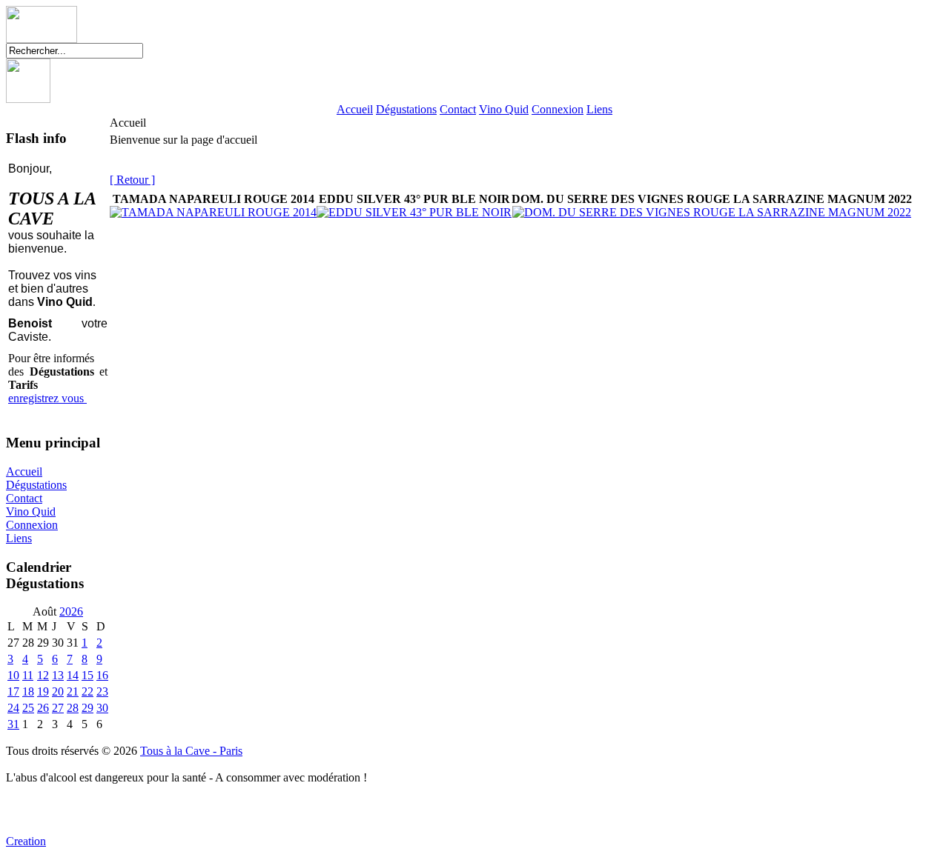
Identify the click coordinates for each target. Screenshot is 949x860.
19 (43, 691)
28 (73, 707)
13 (58, 675)
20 (58, 691)
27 (58, 707)
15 (87, 675)
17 (13, 691)
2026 (71, 611)
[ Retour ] (132, 179)
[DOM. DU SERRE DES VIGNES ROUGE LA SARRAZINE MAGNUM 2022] (711, 212)
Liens (599, 109)
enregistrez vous (47, 398)
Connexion (557, 109)
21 (73, 691)
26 (43, 707)
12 (43, 675)
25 (28, 707)
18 (28, 691)
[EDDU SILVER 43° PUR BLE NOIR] (414, 212)
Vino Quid (504, 109)
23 (102, 691)
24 (13, 707)
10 (13, 675)
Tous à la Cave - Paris (191, 750)
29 (87, 707)
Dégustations (406, 109)
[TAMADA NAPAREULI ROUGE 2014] (213, 212)
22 (87, 691)
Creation (26, 841)
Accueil (355, 109)
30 (102, 707)
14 (73, 675)
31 (13, 724)
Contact (458, 109)
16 (102, 675)
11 (27, 675)
